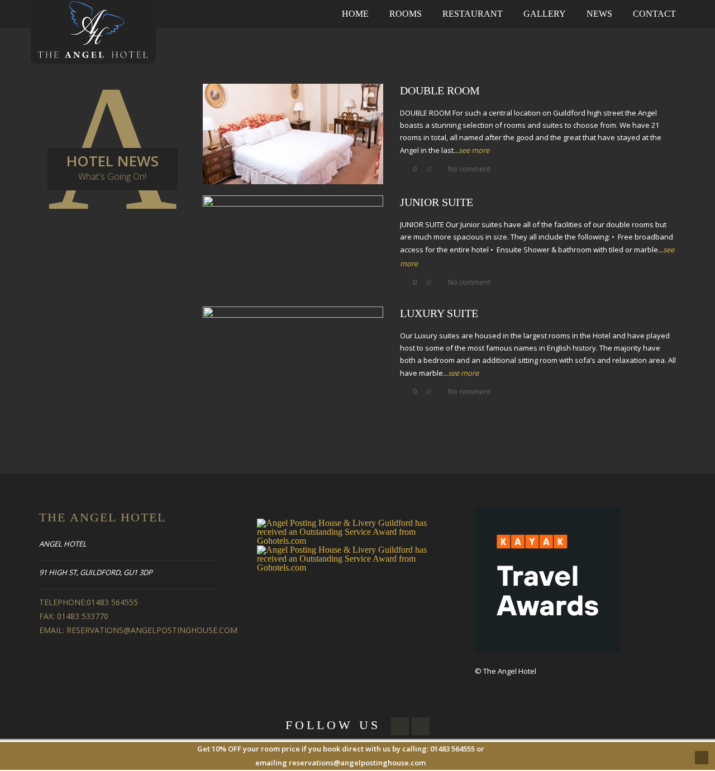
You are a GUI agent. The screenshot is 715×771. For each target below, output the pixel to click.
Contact (654, 13)
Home (355, 13)
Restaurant (472, 13)
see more (474, 150)
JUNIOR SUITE (436, 202)
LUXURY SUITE (439, 313)
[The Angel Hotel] (93, 31)
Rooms (405, 13)
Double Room (440, 90)
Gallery (544, 13)
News (599, 13)
